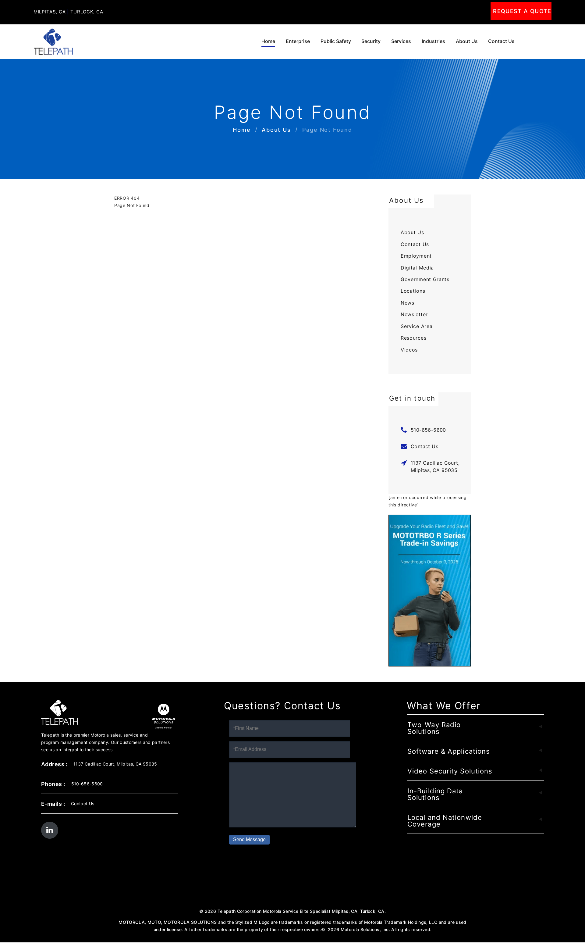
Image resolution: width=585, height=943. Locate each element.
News (407, 303)
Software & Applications (448, 751)
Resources (413, 338)
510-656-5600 (428, 430)
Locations (413, 291)
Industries (433, 41)
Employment (416, 256)
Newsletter (414, 314)
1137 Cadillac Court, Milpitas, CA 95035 (435, 466)
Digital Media (417, 268)
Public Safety (336, 41)
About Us (467, 41)
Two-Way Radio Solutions (434, 728)
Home (268, 41)
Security (371, 41)
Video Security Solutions (449, 771)
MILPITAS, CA (50, 12)
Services (401, 41)
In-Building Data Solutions (435, 794)
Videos (409, 350)
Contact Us (501, 41)
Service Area (416, 326)
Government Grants (425, 279)
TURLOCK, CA (86, 12)
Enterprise (298, 41)
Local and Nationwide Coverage (444, 820)
